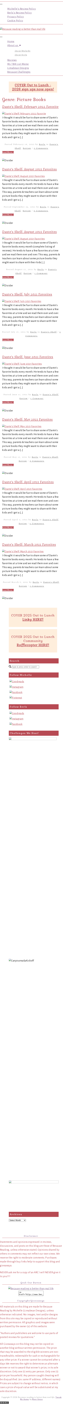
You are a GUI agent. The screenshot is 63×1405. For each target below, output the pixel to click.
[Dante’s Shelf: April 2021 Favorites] (22, 489)
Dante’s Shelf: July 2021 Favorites (27, 294)
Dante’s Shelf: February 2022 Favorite (30, 106)
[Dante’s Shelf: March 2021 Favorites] (23, 551)
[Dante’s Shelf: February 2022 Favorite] (24, 113)
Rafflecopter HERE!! (33, 645)
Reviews (12, 60)
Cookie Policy (15, 20)
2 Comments (41, 148)
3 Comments (37, 586)
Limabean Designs (18, 68)
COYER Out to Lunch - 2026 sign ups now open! (33, 87)
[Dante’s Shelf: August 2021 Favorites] (23, 176)
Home (10, 41)
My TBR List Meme (18, 64)
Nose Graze (37, 1399)
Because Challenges (18, 72)
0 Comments (41, 211)
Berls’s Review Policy (19, 13)
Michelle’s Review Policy (21, 9)
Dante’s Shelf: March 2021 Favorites (29, 544)
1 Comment (41, 273)
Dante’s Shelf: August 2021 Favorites (29, 169)
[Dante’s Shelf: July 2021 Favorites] (21, 301)
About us (13, 45)
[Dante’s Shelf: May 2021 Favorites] (21, 426)
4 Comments (37, 523)
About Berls (21, 55)
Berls (42, 144)
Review (27, 148)
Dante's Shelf (49, 332)
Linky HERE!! (33, 619)
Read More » (8, 152)
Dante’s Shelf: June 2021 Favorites (27, 357)
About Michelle (22, 51)
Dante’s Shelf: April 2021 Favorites (28, 482)
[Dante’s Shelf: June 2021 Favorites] (22, 364)
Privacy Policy (15, 16)
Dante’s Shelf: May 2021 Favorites (27, 419)
